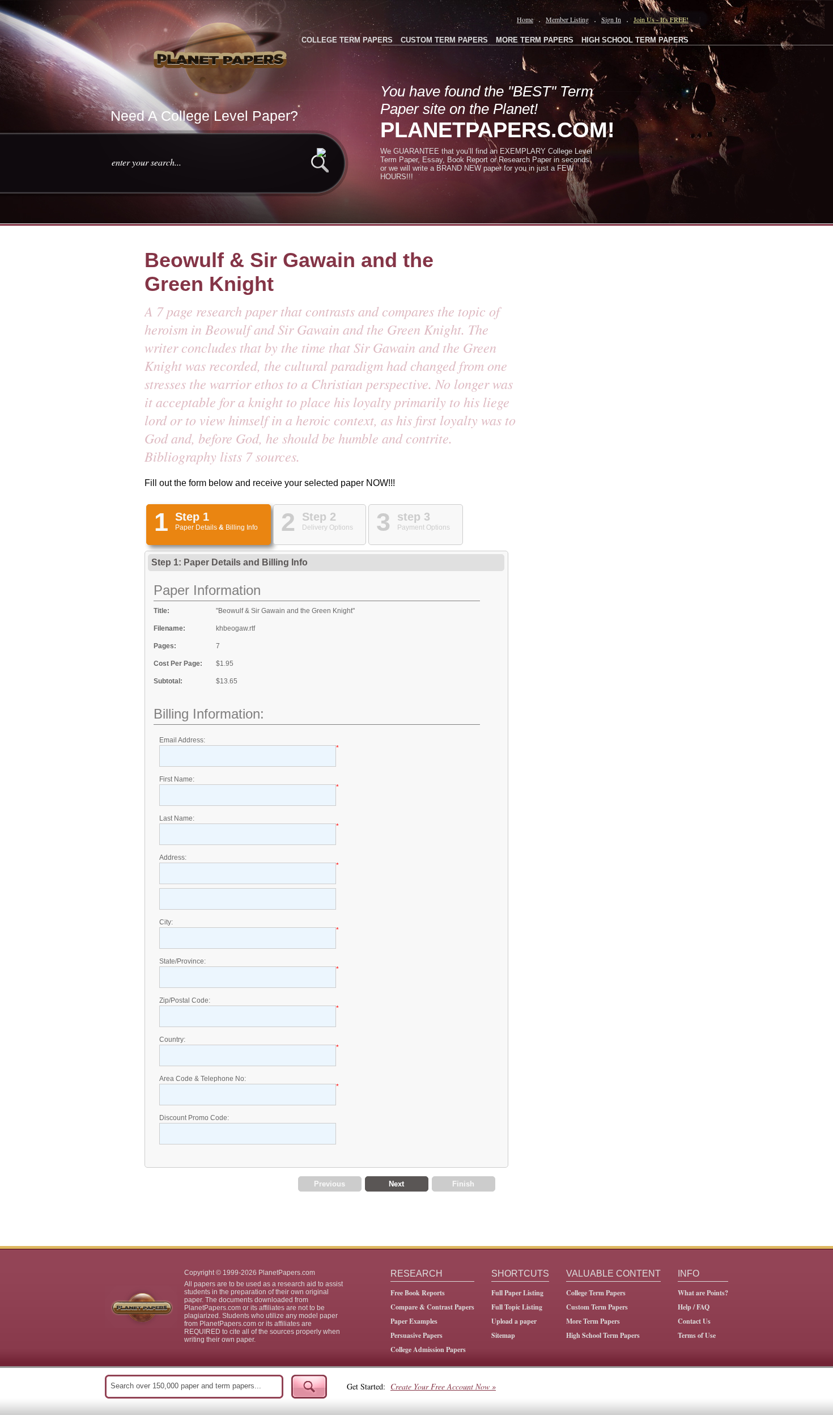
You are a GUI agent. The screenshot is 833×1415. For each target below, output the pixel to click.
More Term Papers (593, 1321)
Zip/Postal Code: (184, 1000)
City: (166, 922)
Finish (463, 1184)
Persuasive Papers (416, 1335)
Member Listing (567, 19)
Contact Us (694, 1321)
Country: (172, 1040)
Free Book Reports (417, 1293)
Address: (172, 857)
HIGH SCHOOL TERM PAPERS (634, 40)
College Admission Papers (428, 1349)
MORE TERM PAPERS (534, 40)
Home (525, 19)
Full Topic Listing (516, 1307)
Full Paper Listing (517, 1293)
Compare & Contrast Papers (432, 1307)
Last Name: (176, 818)
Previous (329, 1184)
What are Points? (703, 1293)
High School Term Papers (603, 1335)
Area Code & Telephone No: (202, 1079)
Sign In (611, 19)
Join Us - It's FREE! (661, 19)
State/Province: (182, 961)
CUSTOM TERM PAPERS (444, 40)
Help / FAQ (693, 1307)
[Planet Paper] (221, 56)
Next (396, 1184)
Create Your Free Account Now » (443, 1386)
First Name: (176, 779)
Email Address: (182, 740)
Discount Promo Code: (194, 1118)
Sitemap (503, 1335)
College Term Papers (596, 1293)
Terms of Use (697, 1335)
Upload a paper (514, 1321)
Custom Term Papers (597, 1307)
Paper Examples (413, 1321)
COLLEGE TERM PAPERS (347, 40)
